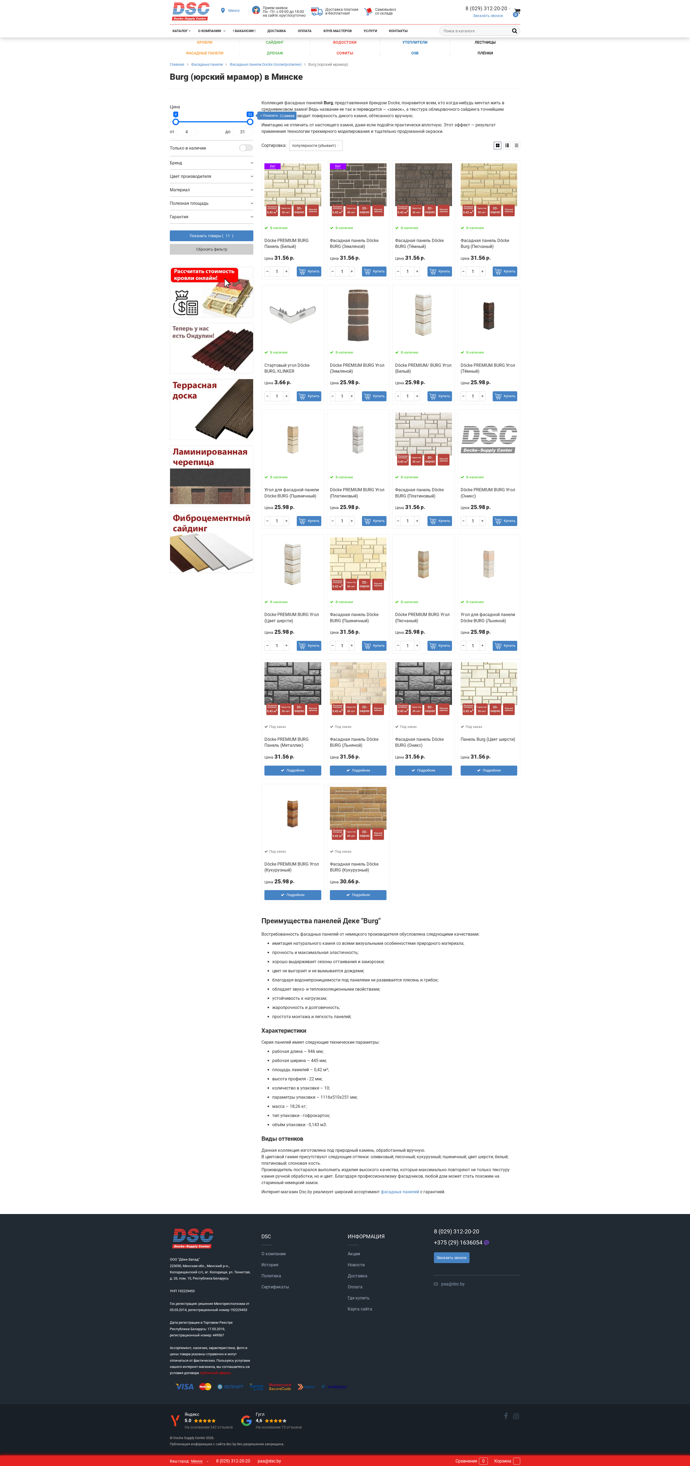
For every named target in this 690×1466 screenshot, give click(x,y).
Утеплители (414, 42)
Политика (271, 1275)
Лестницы (485, 42)
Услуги (370, 31)
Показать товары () (211, 236)
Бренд (176, 162)
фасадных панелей (400, 1191)
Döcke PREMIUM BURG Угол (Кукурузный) (291, 867)
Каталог (180, 31)
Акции (354, 1253)
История (269, 1264)
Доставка (276, 31)
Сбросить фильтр (211, 249)
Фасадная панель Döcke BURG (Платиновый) (419, 492)
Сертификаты (275, 1286)
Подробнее (296, 770)
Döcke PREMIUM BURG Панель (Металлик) (286, 742)
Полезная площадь (189, 203)
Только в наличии (188, 148)
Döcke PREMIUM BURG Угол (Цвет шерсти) (291, 617)
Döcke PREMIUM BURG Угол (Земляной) (357, 368)
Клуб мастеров (337, 31)
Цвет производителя (190, 176)
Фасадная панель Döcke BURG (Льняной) (354, 742)
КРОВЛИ (204, 42)
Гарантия (179, 216)
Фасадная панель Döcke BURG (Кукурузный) (354, 867)
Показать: (278, 115)
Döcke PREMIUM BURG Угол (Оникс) (488, 492)
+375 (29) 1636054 (458, 1242)
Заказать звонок (488, 15)
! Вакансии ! (244, 31)
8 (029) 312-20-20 (456, 1231)
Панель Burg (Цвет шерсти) (488, 739)
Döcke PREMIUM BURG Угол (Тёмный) (488, 368)
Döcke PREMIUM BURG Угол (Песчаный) (422, 617)
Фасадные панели (204, 53)
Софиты (345, 53)
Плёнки (485, 53)
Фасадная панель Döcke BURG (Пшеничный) (354, 617)
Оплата (305, 31)
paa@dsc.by (453, 1284)
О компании (209, 31)
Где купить (359, 1298)
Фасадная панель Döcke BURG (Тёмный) (419, 243)
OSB (415, 53)
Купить (313, 271)
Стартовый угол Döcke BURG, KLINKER (286, 368)
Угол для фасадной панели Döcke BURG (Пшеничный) (291, 492)
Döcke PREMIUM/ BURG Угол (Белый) (423, 368)
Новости (356, 1264)
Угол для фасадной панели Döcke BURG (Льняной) (488, 617)
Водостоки (345, 42)
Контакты (398, 31)
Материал (180, 189)
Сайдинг (275, 42)
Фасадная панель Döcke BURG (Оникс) (419, 742)
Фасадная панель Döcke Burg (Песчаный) (485, 243)
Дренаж (275, 53)
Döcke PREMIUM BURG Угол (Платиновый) (357, 492)
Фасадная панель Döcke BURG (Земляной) (354, 243)
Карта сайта (360, 1309)
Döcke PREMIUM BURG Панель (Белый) (286, 243)
